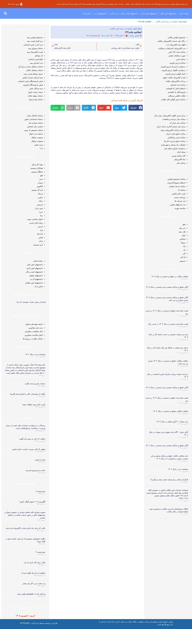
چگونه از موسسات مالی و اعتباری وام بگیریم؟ (27, 394)
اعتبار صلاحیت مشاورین (34, 335)
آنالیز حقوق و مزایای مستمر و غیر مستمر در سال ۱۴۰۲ (167, 445)
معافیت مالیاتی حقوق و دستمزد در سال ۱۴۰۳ (170, 411)
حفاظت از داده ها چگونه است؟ (33, 573)
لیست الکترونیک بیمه (35, 52)
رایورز (40, 197)
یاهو (184, 224)
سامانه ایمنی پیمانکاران (176, 137)
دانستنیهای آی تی (100, 13)
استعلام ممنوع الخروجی (176, 183)
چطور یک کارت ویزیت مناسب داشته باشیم (28, 449)
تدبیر (41, 179)
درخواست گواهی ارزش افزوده (173, 70)
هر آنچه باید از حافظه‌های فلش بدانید (31, 594)
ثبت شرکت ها (180, 201)
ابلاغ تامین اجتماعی (35, 59)
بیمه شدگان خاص (36, 88)
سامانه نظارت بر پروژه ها (33, 339)
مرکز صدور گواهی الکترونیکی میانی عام (170, 116)
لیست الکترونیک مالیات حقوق (174, 77)
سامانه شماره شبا (36, 123)
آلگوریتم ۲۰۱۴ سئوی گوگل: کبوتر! (32, 502)
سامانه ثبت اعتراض (177, 85)
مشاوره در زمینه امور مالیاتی (166, 21)
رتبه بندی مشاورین (35, 328)
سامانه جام (181, 163)
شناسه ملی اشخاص (35, 126)
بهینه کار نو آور (37, 164)
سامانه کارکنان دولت (35, 116)
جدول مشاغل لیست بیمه (33, 74)
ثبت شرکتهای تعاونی (177, 205)
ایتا (184, 246)
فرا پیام (40, 234)
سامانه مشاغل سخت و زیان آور (30, 67)
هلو (41, 175)
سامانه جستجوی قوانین (176, 179)
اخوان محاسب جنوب (35, 219)
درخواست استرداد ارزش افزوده (173, 67)
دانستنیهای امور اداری (149, 13)
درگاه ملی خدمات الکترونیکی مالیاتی (171, 41)
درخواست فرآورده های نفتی (174, 148)
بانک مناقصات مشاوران (34, 331)
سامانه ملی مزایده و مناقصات (173, 119)
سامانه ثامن (180, 59)
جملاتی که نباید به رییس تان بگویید (32, 439)
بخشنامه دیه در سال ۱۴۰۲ (178, 469)
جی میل (182, 228)
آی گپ (182, 257)
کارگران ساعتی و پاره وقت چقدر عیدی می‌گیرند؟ (169, 479)
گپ (184, 254)
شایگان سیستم (37, 172)
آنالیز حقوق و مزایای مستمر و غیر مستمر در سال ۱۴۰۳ (167, 387)
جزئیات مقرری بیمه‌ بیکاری (35, 383)
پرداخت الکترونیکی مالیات (175, 81)
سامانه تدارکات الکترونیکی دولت (172, 130)
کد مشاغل (39, 56)
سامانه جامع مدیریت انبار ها (174, 141)
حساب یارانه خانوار (35, 92)
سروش (182, 261)
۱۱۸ (41, 148)
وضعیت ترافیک (37, 137)
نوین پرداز (39, 208)
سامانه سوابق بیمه (35, 48)
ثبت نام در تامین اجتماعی (33, 45)
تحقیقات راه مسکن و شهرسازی (173, 145)
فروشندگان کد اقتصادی (176, 92)
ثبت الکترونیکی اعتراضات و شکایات (171, 48)
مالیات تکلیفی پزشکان (176, 96)
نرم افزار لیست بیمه (35, 41)
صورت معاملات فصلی (176, 56)
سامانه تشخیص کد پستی (33, 130)
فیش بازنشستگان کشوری (33, 85)
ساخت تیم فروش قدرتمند (35, 470)
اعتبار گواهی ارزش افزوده (175, 74)
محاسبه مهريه (180, 208)
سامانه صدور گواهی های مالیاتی (173, 99)
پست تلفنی (38, 145)
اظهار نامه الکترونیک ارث (175, 45)
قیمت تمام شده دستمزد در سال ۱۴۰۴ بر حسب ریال (168, 324)
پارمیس (40, 205)
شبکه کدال (181, 152)
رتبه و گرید (114, 13)
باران (41, 241)
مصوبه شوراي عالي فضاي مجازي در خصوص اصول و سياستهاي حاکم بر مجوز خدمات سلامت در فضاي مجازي (25, 515)
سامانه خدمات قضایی (177, 186)
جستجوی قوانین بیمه (35, 37)
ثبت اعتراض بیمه (36, 63)
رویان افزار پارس (36, 223)
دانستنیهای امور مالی (168, 13)
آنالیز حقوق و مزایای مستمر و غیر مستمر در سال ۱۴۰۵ (167, 287)
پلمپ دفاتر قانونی (178, 194)
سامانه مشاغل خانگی (34, 70)
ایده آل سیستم (37, 190)
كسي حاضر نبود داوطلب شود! (33, 404)
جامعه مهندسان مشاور (34, 324)
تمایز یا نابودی (40, 460)
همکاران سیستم (37, 168)
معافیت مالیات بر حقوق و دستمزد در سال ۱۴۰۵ (169, 276)
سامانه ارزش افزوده (177, 63)
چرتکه (40, 194)
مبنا (41, 215)
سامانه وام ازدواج (36, 99)
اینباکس (182, 239)
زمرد (41, 212)
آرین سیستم (38, 245)
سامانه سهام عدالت (35, 96)
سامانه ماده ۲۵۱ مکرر (176, 52)
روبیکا (183, 243)
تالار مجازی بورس (178, 156)
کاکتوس (40, 186)
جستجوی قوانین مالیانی (176, 37)
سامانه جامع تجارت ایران (175, 134)
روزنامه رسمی (179, 197)
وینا (41, 230)
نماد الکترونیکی (179, 159)
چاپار (183, 235)
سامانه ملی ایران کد (177, 123)
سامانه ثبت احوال (36, 134)
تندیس (40, 226)
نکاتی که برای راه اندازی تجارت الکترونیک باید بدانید (25, 528)
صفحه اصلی (184, 13)
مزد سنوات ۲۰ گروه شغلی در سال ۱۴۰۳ (172, 422)
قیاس (41, 237)
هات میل (182, 232)
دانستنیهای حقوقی (36, 275)
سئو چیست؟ (40, 491)
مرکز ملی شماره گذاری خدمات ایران (171, 126)
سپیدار (40, 183)
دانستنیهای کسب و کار (129, 13)
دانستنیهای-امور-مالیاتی (34, 283)
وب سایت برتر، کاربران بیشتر (33, 583)
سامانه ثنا (181, 190)
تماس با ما (87, 13)
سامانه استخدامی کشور (33, 119)
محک (41, 201)
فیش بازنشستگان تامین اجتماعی (30, 81)
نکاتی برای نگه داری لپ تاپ (34, 562)
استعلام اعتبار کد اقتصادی (175, 88)
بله (184, 250)
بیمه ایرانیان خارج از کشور (32, 77)
